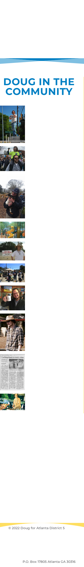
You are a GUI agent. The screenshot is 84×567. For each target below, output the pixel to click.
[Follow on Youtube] (54, 541)
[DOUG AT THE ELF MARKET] (12, 333)
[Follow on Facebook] (29, 541)
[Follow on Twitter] (38, 541)
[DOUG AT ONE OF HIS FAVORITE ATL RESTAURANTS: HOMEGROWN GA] (12, 298)
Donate (42, 426)
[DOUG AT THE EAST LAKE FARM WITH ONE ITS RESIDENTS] (12, 197)
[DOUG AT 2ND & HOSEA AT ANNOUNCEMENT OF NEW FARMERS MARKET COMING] (12, 252)
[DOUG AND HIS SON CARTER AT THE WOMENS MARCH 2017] (12, 159)
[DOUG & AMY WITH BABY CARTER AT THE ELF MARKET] (12, 273)
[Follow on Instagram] (46, 541)
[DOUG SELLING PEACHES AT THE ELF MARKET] (12, 403)
